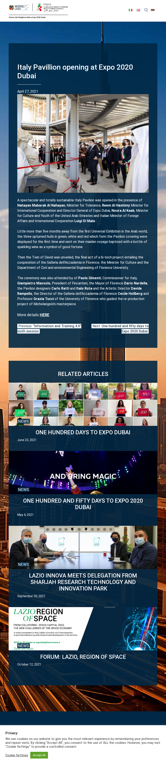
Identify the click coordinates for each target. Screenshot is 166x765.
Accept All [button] (39, 755)
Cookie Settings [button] (16, 755)
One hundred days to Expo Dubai (83, 432)
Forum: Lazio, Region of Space (83, 657)
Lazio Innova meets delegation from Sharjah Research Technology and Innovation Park (83, 582)
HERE (44, 315)
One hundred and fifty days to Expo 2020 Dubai (83, 503)
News (23, 421)
